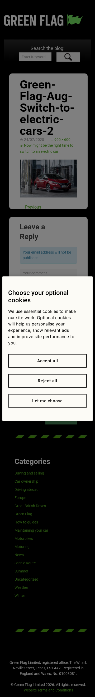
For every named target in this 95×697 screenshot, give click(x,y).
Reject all (47, 380)
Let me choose (47, 400)
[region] (47, 348)
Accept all (47, 360)
